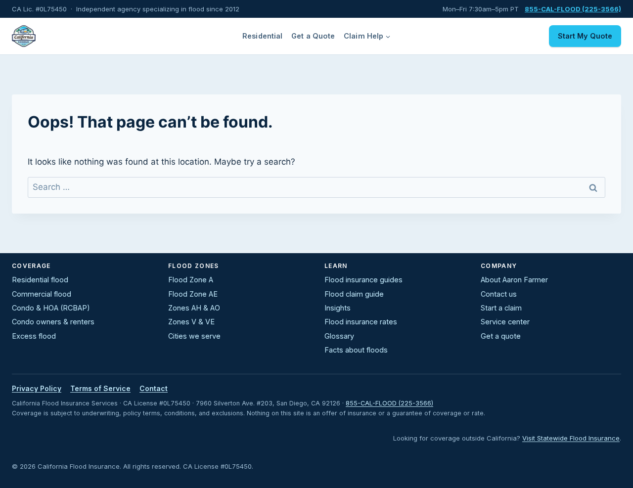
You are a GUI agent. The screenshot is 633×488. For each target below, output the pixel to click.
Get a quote (501, 336)
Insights (337, 308)
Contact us (499, 294)
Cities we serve (194, 336)
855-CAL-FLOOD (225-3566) (389, 403)
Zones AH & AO (194, 308)
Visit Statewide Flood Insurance (571, 438)
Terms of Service (100, 388)
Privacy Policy (36, 388)
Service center (505, 321)
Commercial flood (41, 294)
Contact (153, 388)
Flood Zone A (190, 279)
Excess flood (34, 336)
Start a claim (501, 308)
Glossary (339, 336)
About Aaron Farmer (514, 279)
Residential (262, 36)
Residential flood (40, 279)
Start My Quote (585, 36)
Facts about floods (356, 350)
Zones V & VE (191, 321)
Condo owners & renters (53, 321)
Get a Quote (313, 36)
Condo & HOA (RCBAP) (51, 308)
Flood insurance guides (363, 279)
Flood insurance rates (360, 321)
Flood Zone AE (193, 294)
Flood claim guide (354, 294)
